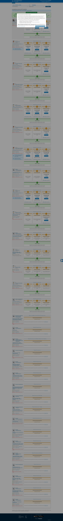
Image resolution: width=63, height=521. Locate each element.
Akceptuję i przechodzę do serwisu (40, 26)
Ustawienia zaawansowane (21, 26)
